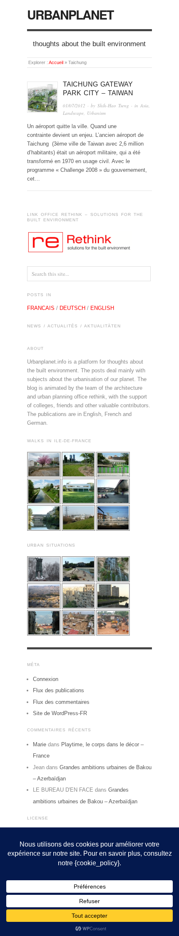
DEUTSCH (72, 308)
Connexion (45, 679)
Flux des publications (58, 690)
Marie (39, 744)
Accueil (56, 62)
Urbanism (96, 113)
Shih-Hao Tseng (113, 105)
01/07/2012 (74, 105)
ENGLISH (102, 308)
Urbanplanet (70, 14)
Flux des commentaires (61, 702)
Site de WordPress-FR (60, 713)
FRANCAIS (41, 308)
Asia (144, 105)
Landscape (73, 113)
